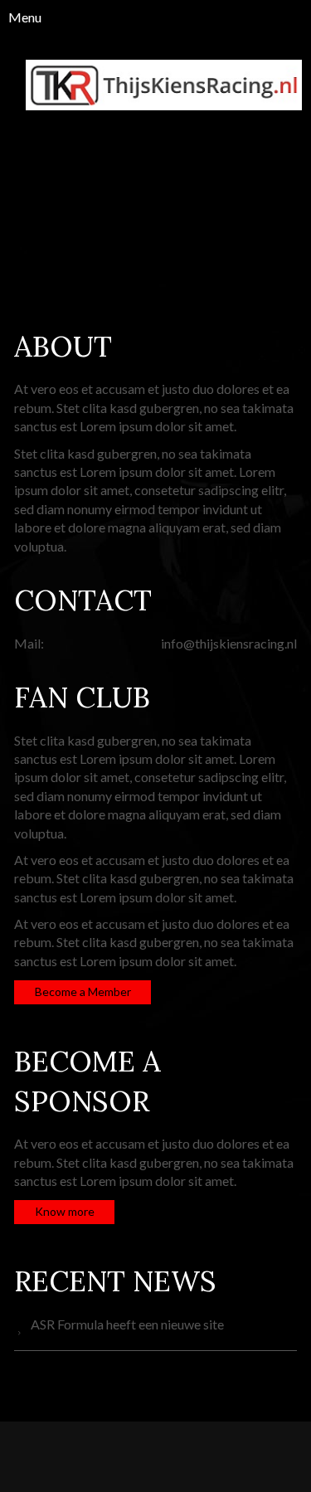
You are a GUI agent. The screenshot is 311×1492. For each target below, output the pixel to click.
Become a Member (83, 991)
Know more (65, 1211)
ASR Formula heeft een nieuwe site (127, 1324)
